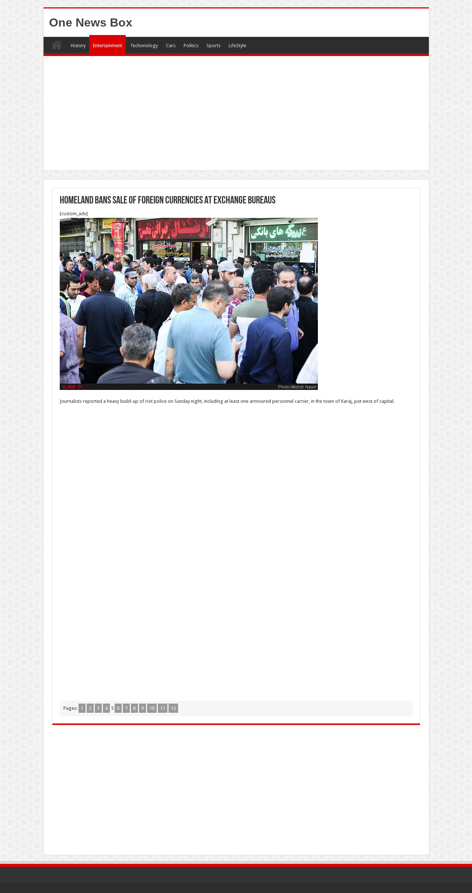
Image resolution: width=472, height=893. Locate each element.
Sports (213, 45)
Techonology (144, 45)
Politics (191, 45)
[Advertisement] (236, 115)
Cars (171, 45)
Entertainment (107, 45)
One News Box (90, 22)
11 (162, 708)
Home (56, 44)
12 (173, 708)
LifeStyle (237, 45)
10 (152, 708)
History (78, 45)
